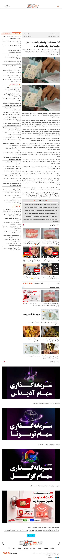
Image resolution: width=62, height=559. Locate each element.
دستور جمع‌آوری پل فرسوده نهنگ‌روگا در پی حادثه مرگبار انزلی (12, 81)
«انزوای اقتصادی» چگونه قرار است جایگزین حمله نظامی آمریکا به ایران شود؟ (40, 213)
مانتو (58, 530)
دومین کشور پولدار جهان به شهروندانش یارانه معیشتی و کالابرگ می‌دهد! (41, 216)
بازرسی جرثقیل (53, 530)
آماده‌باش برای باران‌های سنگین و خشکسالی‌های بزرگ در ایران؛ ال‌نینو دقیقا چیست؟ (12, 119)
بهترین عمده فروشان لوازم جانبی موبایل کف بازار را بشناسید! (13, 244)
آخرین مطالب (15, 84)
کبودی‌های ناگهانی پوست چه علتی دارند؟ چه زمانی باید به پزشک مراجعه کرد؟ (12, 202)
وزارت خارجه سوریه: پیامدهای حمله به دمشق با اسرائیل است (12, 154)
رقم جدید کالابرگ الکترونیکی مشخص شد (12, 47)
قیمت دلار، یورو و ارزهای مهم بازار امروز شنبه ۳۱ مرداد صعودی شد (12, 144)
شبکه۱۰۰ (52, 548)
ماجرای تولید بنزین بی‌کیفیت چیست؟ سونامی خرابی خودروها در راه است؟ (12, 71)
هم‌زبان (39, 548)
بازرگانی (16, 206)
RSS (9, 548)
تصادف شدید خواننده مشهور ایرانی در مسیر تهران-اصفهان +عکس (12, 184)
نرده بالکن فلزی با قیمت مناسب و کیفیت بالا (13, 219)
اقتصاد (51, 34)
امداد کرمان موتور (38, 530)
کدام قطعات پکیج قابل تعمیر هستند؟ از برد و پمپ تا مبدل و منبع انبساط (12, 236)
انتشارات (19, 548)
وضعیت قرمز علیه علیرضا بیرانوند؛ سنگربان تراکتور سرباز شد (12, 109)
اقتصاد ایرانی (25, 530)
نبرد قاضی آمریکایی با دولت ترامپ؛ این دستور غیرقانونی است (12, 172)
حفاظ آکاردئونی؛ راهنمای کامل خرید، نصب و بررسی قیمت (12, 231)
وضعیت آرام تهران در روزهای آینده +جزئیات (13, 149)
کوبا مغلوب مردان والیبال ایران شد (11, 176)
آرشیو (14, 548)
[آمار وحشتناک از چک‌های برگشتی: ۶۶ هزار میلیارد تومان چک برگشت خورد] (41, 70)
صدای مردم (32, 548)
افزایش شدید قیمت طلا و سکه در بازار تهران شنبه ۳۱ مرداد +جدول (12, 76)
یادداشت (26, 548)
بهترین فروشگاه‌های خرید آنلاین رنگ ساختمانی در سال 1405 (12, 240)
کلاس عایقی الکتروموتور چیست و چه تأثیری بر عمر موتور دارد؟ (12, 248)
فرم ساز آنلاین (46, 530)
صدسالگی (46, 548)
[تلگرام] (4, 553)
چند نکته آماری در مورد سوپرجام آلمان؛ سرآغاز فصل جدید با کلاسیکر (12, 158)
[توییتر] (6, 553)
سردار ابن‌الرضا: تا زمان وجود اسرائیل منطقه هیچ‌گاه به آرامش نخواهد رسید (12, 167)
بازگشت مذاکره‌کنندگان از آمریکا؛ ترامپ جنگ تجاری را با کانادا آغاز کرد (12, 95)
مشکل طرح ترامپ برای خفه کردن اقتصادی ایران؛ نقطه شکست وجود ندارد (41, 207)
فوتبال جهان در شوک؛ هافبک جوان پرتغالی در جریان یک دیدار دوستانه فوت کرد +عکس (12, 89)
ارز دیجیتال (13, 530)
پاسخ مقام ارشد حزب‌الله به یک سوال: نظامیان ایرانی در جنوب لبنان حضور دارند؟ (12, 113)
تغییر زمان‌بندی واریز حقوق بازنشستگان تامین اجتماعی (14, 51)
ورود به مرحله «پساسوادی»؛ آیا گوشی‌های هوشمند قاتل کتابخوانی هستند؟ (41, 204)
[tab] (16, 33)
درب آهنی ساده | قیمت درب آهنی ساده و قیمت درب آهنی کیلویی (12, 223)
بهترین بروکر (19, 530)
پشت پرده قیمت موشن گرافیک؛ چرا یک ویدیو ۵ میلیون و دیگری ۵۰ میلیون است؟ (11, 210)
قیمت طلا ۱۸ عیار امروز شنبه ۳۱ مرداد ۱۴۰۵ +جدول (12, 67)
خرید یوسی (31, 530)
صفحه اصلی (56, 34)
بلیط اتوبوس (7, 530)
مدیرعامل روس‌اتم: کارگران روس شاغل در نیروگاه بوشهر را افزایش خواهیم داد (12, 104)
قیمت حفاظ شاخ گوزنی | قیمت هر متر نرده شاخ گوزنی (12, 227)
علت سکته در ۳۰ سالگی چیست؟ (12, 192)
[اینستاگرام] (9, 553)
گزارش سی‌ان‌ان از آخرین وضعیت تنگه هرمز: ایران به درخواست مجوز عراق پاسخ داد (12, 139)
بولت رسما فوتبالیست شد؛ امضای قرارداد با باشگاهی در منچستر (13, 133)
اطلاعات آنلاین (33, 6)
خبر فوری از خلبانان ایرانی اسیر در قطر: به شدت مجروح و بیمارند (12, 37)
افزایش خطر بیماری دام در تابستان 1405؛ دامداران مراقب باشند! (12, 215)
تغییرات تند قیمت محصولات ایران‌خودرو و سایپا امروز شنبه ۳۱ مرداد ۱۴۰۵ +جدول (13, 56)
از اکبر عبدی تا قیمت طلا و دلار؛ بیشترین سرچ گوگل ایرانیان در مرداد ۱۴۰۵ (12, 189)
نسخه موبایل (31, 536)
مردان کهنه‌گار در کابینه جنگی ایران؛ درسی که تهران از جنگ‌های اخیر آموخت (41, 210)
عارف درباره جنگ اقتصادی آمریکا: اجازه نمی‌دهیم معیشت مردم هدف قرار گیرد (12, 124)
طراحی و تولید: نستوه (52, 557)
